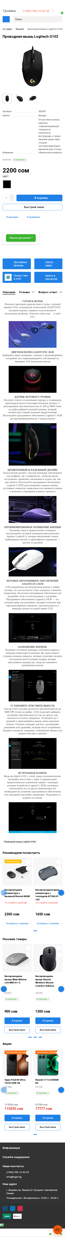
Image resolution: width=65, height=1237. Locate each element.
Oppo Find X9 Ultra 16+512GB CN (15, 1081)
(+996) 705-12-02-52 (36, 11)
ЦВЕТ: (6, 176)
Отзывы (26, 292)
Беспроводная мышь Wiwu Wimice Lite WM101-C (16, 979)
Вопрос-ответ (49, 292)
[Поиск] (58, 19)
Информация (11, 1147)
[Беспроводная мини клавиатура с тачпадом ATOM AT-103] (48, 872)
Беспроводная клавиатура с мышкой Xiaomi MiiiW (17, 893)
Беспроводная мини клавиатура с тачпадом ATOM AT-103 (47, 895)
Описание (9, 292)
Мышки (20, 29)
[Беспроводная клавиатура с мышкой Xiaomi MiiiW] (17, 872)
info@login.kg (13, 1177)
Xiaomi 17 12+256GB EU (47, 1081)
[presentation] (4, 893)
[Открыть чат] (57, 1229)
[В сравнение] (28, 868)
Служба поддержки (16, 1157)
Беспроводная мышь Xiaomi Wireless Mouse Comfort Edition (44, 981)
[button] (30, 930)
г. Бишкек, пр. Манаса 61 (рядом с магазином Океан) (31, 1192)
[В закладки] (28, 861)
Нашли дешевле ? (21, 237)
